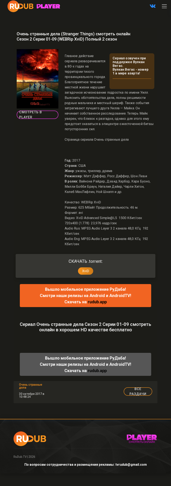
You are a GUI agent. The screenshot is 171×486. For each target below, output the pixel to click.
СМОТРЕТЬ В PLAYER (30, 115)
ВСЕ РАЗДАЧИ (138, 391)
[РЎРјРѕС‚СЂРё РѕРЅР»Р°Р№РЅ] (48, 6)
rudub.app (97, 301)
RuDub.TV (20, 456)
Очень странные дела (30, 386)
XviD (85, 271)
